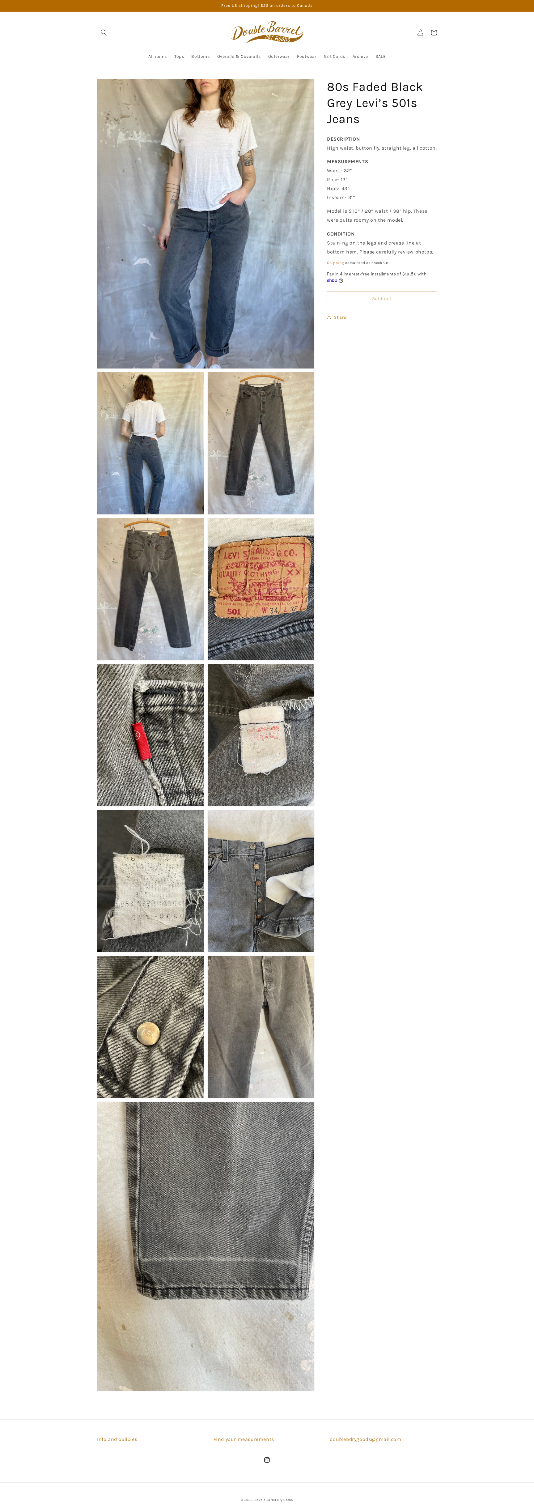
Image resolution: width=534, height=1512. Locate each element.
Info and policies (117, 1439)
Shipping (335, 263)
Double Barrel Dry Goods (273, 1500)
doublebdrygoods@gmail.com (365, 1439)
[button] (104, 32)
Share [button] (340, 317)
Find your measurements (244, 1439)
